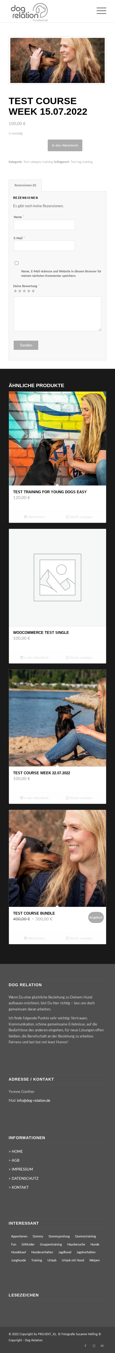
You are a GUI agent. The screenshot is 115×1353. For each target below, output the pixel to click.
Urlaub (51, 1260)
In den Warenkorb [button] (36, 657)
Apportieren (19, 1236)
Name (19, 217)
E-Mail (19, 238)
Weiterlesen (36, 517)
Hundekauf (18, 1252)
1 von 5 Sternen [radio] (15, 291)
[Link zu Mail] (102, 1346)
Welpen (94, 1260)
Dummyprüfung (59, 1236)
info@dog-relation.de (33, 1101)
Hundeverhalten (42, 1252)
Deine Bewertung (26, 286)
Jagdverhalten (85, 1252)
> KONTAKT (19, 1188)
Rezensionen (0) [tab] (25, 185)
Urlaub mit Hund (73, 1260)
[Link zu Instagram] (94, 1346)
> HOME (16, 1152)
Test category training (38, 161)
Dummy (38, 1236)
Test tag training (82, 161)
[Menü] (98, 11)
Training (36, 1260)
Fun (13, 1244)
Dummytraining (85, 1236)
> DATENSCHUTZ (24, 1179)
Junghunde (18, 1260)
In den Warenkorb (65, 145)
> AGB (14, 1160)
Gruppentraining (51, 1244)
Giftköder (28, 1244)
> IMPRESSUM (21, 1169)
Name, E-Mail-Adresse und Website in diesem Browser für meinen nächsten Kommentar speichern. (61, 274)
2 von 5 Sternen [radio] (17, 291)
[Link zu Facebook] (85, 1346)
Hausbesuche (76, 1244)
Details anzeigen (80, 517)
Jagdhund (64, 1252)
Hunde (94, 1244)
